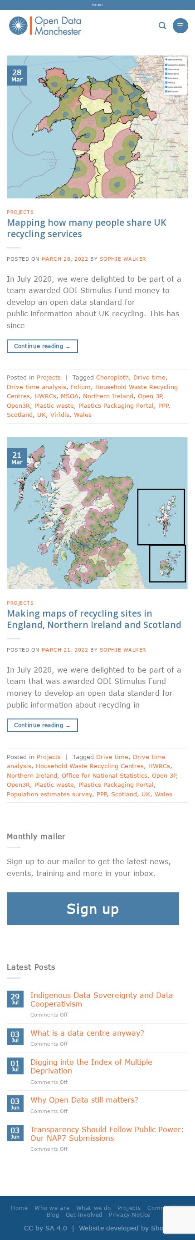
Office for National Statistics (104, 775)
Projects (20, 211)
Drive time (149, 377)
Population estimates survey (49, 794)
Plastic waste (54, 405)
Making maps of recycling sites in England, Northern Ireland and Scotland (94, 619)
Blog (53, 1214)
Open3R (18, 405)
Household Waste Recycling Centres (90, 765)
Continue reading (42, 346)
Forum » (97, 4)
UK (41, 414)
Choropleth (112, 377)
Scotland (20, 414)
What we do (93, 1208)
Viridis (59, 414)
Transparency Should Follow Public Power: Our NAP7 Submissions (107, 1133)
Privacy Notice (130, 1214)
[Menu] (180, 25)
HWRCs (45, 396)
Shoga (161, 1228)
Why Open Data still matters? (84, 1099)
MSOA (69, 396)
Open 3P (150, 396)
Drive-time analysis (36, 386)
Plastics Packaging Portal (116, 405)
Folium (81, 386)
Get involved (84, 1214)
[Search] (162, 26)
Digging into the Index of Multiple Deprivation (91, 1066)
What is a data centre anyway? (87, 1032)
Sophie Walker (123, 259)
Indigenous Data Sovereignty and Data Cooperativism (101, 999)
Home (19, 1208)
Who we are (51, 1208)
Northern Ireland (108, 396)
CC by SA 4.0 (45, 1228)
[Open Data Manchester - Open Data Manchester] (45, 26)
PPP (163, 405)
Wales (83, 414)
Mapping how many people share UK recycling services (86, 228)
